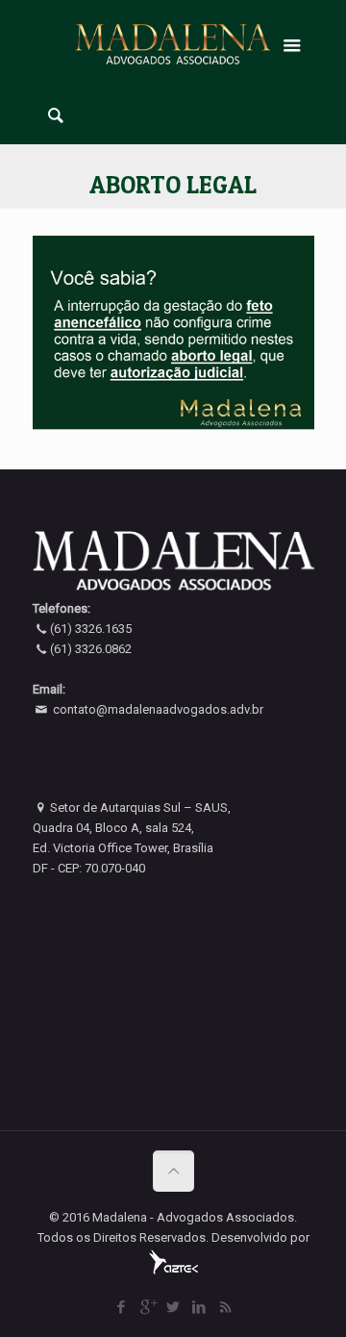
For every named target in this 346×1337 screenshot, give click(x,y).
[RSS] (225, 1307)
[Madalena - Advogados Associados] (173, 43)
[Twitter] (173, 1307)
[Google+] (147, 1307)
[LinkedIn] (199, 1307)
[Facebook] (121, 1307)
